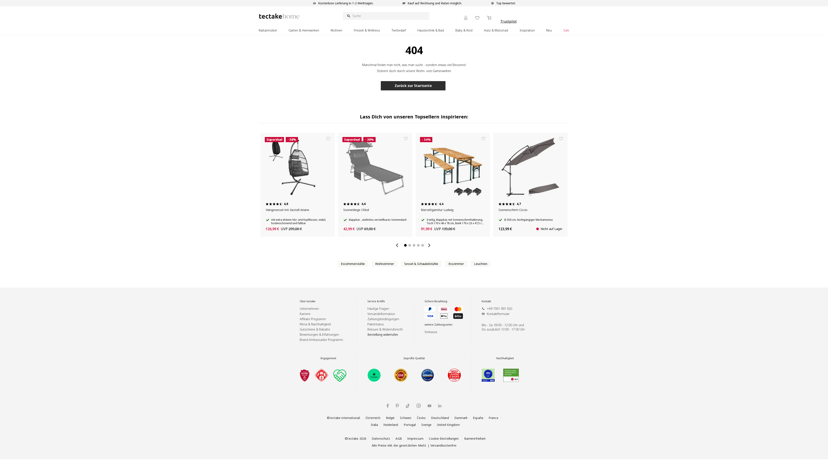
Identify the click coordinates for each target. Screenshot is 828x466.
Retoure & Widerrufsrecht (385, 329)
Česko (421, 418)
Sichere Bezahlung (436, 301)
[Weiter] (430, 245)
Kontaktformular (498, 314)
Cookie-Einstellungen (444, 438)
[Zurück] (398, 245)
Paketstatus (375, 324)
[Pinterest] (397, 406)
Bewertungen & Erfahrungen (319, 334)
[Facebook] (388, 406)
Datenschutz (381, 438)
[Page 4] (418, 245)
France (493, 418)
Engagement (328, 358)
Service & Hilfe (376, 301)
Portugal (410, 425)
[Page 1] (405, 245)
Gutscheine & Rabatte (315, 329)
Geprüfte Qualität (414, 358)
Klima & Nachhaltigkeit (315, 324)
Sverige (426, 425)
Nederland (390, 425)
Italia (374, 425)
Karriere (305, 314)
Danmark (460, 418)
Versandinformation (381, 314)
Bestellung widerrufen (382, 334)
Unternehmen (309, 309)
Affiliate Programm (313, 319)
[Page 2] (409, 245)
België (390, 418)
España (478, 418)
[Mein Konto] (465, 18)
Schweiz (405, 418)
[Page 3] (414, 245)
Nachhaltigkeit (505, 358)
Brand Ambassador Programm (321, 340)
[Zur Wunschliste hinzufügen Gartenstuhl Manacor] (514, 138)
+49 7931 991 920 (499, 309)
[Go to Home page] (279, 16)
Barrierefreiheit (475, 438)
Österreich (372, 418)
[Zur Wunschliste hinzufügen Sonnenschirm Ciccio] (281, 138)
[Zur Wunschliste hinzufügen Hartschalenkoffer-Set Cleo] (437, 138)
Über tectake (307, 301)
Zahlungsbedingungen (383, 319)
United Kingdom (448, 425)
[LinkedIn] (439, 405)
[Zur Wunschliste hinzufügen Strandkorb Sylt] (359, 138)
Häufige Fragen (378, 309)
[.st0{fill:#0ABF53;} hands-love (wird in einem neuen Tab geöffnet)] (339, 375)
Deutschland (440, 418)
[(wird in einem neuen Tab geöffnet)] (305, 375)
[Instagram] (419, 406)
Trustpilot (508, 21)
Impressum (415, 438)
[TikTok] (408, 406)
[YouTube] (429, 406)
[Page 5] (422, 245)
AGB (398, 438)
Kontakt (486, 301)
